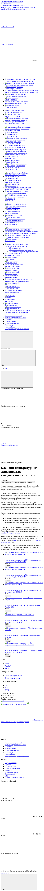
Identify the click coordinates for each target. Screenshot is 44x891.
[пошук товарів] (17, 339)
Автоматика (9, 325)
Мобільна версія (37, 720)
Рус (6, 369)
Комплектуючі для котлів (13, 316)
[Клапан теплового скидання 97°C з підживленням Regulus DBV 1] (24, 599)
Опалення (8, 319)
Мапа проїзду (5, 873)
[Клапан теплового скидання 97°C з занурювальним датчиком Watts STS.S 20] (24, 584)
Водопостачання (10, 321)
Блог (5, 9)
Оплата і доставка (12, 5)
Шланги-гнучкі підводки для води (21, 250)
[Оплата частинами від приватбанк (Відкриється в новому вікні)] (14, 704)
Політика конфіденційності (17, 9)
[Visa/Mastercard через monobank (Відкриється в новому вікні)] (12, 701)
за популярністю (7, 482)
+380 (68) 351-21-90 (7, 27)
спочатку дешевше (20, 482)
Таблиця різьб (10, 774)
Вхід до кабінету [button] (10, 763)
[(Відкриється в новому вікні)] (28, 704)
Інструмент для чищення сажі (15, 318)
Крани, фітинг (10, 327)
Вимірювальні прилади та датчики (17, 329)
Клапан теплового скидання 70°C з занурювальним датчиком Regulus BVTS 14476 (23, 576)
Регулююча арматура (12, 323)
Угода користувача (22, 7)
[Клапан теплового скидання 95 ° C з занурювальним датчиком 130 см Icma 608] (24, 614)
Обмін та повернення (12, 768)
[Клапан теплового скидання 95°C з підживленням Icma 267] (24, 629)
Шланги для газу (15, 248)
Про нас (3, 5)
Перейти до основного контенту (12, 2)
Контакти (12, 7)
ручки (15, 540)
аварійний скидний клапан (10, 533)
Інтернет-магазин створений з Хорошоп (15, 722)
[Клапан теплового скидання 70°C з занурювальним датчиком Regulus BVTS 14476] (24, 568)
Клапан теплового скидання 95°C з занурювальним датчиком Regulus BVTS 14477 (23, 561)
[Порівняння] (17, 379)
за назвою (31, 482)
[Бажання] (22, 397)
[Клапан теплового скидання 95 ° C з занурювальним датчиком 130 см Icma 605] (24, 644)
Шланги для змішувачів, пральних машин (23, 252)
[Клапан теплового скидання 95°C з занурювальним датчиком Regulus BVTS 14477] (24, 553)
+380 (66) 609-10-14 (7, 44)
